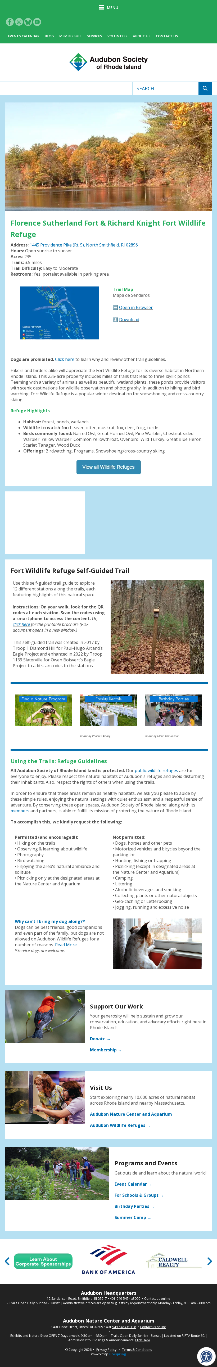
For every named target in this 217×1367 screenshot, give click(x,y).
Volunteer (117, 36)
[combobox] (165, 88)
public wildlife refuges (156, 770)
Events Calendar (23, 36)
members (20, 811)
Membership (70, 36)
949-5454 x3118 (124, 1327)
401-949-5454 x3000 (125, 1299)
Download (129, 319)
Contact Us (167, 36)
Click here (64, 359)
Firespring (117, 1354)
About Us (142, 36)
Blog (49, 36)
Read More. (66, 945)
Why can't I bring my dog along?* (50, 921)
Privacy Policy (106, 1349)
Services (94, 36)
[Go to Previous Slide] (7, 1261)
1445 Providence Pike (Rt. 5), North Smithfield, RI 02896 (84, 245)
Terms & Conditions (137, 1349)
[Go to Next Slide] (209, 1261)
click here (21, 624)
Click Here (142, 1340)
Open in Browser (136, 307)
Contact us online (157, 1299)
